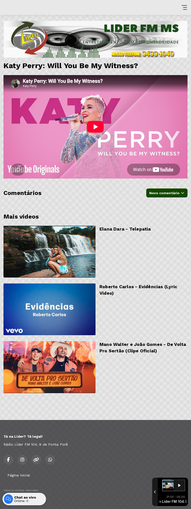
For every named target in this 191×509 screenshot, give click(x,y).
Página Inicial (18, 475)
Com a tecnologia (13, 499)
